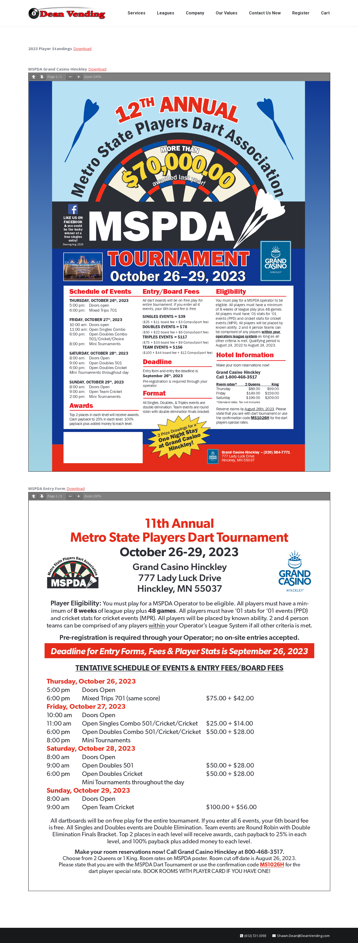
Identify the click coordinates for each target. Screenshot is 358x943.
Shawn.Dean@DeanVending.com (303, 935)
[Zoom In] (79, 77)
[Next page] (42, 77)
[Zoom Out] (70, 77)
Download (82, 48)
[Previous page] (33, 77)
